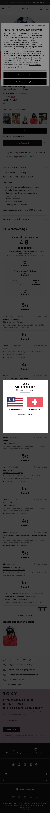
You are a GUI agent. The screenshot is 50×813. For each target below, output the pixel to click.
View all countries (25, 415)
